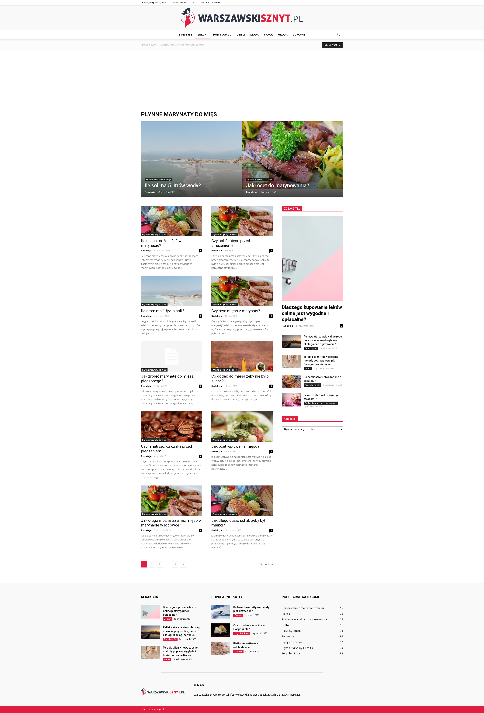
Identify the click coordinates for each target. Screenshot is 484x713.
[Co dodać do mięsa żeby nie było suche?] (242, 356)
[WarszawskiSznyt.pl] (242, 18)
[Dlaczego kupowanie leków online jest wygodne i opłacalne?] (150, 612)
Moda (254, 34)
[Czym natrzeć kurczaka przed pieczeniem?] (171, 426)
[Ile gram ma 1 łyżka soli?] (171, 291)
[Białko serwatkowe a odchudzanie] (220, 648)
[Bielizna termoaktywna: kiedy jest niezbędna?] (220, 612)
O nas (193, 2)
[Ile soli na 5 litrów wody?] (191, 161)
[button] (338, 34)
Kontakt (216, 2)
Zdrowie (299, 34)
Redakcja (150, 191)
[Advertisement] (242, 80)
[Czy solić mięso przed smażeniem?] (242, 221)
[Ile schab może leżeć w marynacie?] (171, 221)
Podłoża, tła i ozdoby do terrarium (303, 608)
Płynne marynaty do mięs (158, 180)
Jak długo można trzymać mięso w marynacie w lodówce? (171, 522)
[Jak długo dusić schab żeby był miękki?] (242, 500)
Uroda (283, 34)
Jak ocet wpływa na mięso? (235, 446)
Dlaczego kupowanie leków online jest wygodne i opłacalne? (312, 313)
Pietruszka (288, 636)
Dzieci (241, 34)
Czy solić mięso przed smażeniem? (230, 243)
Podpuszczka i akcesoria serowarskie (304, 619)
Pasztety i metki (312, 385)
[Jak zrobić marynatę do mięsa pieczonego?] (171, 356)
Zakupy (202, 34)
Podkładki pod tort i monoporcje (321, 403)
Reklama (204, 2)
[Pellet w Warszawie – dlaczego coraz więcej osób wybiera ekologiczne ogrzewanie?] (291, 341)
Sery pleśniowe (241, 633)
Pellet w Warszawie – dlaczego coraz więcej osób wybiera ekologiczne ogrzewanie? (323, 340)
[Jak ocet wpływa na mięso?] (242, 426)
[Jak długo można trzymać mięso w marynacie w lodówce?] (171, 500)
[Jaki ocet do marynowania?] (292, 155)
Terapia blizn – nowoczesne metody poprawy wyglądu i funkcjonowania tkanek (321, 360)
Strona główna (180, 2)
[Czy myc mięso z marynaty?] (242, 291)
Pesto (285, 625)
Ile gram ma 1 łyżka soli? (162, 311)
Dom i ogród (222, 34)
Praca (268, 34)
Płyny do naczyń (292, 642)
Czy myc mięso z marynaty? (235, 311)
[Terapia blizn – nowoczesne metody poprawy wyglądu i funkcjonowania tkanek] (291, 361)
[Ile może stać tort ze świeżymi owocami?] (291, 399)
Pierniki (286, 613)
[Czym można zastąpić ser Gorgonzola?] (220, 630)
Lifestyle (185, 34)
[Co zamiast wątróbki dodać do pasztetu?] (291, 381)
